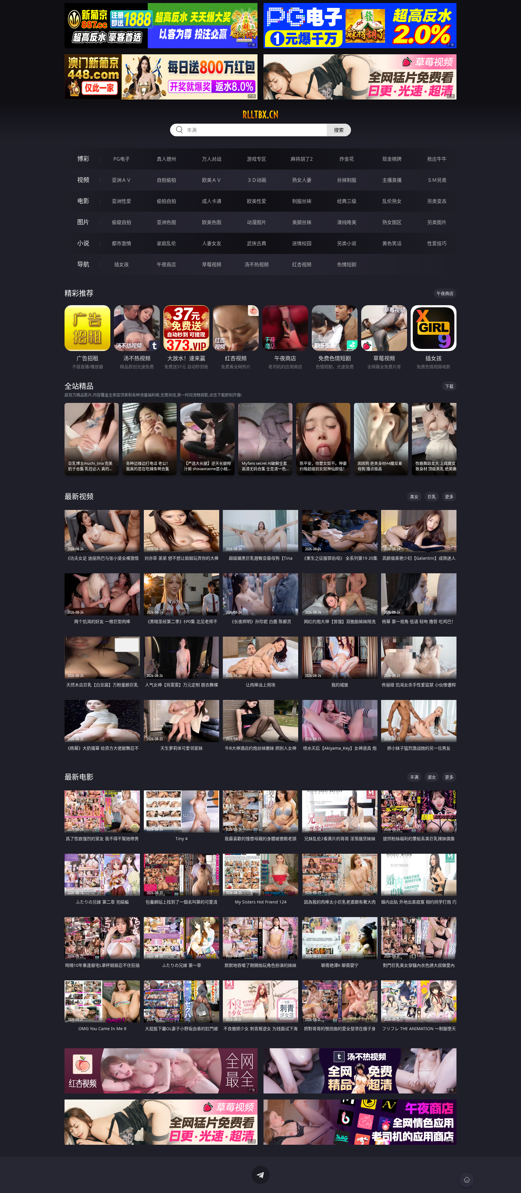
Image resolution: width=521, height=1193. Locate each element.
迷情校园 (301, 243)
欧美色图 (211, 222)
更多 (449, 496)
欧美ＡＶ (211, 180)
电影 (83, 201)
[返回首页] (466, 1179)
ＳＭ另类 (437, 180)
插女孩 (121, 264)
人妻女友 (211, 243)
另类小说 (346, 243)
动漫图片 (256, 222)
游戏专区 (256, 159)
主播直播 (392, 180)
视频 (83, 180)
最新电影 (79, 777)
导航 (83, 264)
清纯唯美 (346, 222)
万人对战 (211, 159)
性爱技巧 (437, 243)
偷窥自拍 (121, 222)
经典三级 (346, 201)
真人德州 (166, 159)
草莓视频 (211, 264)
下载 (449, 386)
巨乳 (432, 496)
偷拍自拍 (166, 201)
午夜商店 (166, 264)
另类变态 (437, 201)
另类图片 (437, 222)
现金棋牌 (392, 159)
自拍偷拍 (166, 180)
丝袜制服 (346, 180)
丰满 (414, 777)
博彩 (83, 159)
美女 (414, 496)
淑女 (432, 777)
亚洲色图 (166, 222)
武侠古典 (256, 243)
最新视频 (79, 496)
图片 (83, 222)
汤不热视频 (257, 264)
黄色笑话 (392, 243)
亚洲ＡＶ (121, 180)
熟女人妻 (301, 180)
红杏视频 (301, 264)
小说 (83, 243)
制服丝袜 (301, 201)
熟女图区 (392, 222)
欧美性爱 (256, 201)
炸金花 (346, 159)
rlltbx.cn (260, 115)
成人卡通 (211, 201)
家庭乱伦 (166, 243)
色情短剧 (346, 264)
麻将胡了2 (302, 159)
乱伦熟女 (392, 201)
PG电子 (121, 159)
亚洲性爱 (121, 201)
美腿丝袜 (301, 222)
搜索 (339, 130)
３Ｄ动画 (256, 180)
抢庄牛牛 (437, 159)
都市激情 (121, 243)
